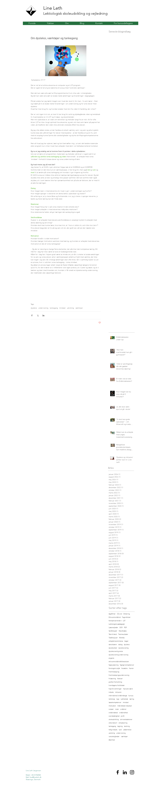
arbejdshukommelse (116, 641)
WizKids (122, 638)
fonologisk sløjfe (114, 668)
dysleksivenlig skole (116, 651)
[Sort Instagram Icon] (132, 772)
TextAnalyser (113, 638)
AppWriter (112, 614)
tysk (120, 730)
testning (127, 726)
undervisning (43, 308)
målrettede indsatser (124, 706)
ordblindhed (123, 713)
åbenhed (112, 740)
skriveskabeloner (126, 720)
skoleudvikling (114, 720)
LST (124, 621)
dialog (120, 645)
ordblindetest (113, 713)
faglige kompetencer (127, 665)
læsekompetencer (115, 703)
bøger (126, 641)
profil (122, 716)
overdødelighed (114, 716)
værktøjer (79, 308)
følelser (120, 679)
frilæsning (112, 679)
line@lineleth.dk (35, 777)
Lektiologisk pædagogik (117, 624)
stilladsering (123, 723)
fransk (131, 668)
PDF (125, 628)
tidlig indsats (113, 730)
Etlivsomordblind (115, 617)
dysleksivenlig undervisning (118, 655)
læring (131, 699)
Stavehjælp (122, 631)
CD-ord (119, 614)
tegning (120, 726)
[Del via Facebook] (32, 315)
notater (111, 709)
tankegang (54, 308)
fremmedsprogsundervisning (119, 675)
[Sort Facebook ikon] (117, 772)
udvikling (70, 308)
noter (117, 709)
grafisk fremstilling (115, 682)
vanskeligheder (114, 737)
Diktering (126, 614)
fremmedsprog (114, 672)
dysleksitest (113, 648)
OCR (121, 628)
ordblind (123, 709)
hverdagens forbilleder (117, 686)
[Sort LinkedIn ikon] (125, 772)
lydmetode (124, 699)
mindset (62, 308)
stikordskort (113, 723)
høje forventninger (115, 689)
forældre (124, 668)
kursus (130, 696)
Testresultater (123, 634)
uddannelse (127, 730)
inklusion (118, 692)
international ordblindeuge (118, 696)
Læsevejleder (113, 628)
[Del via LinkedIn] (43, 315)
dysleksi (34, 308)
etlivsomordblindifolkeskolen (119, 662)
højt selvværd (128, 689)
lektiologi (112, 699)
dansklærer (113, 645)
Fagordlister (126, 617)
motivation (112, 706)
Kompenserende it (115, 621)
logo (117, 699)
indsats (111, 692)
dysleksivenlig (123, 648)
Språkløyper (113, 631)
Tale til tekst (113, 634)
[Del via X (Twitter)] (38, 315)
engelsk (111, 658)
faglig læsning (113, 665)
